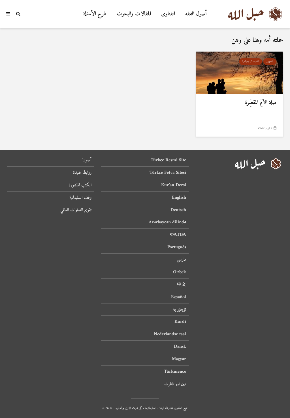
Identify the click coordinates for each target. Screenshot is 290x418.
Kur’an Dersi (173, 185)
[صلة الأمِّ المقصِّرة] (239, 73)
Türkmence (175, 371)
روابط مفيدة (82, 173)
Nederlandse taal (170, 334)
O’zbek (179, 272)
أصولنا (86, 160)
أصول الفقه (196, 14)
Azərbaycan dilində (167, 222)
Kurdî (180, 322)
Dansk (180, 347)
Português (176, 247)
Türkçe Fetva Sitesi (168, 173)
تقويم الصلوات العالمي (75, 210)
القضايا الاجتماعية (250, 61)
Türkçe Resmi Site (168, 160)
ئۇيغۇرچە (179, 309)
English (179, 197)
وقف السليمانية (80, 197)
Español (178, 297)
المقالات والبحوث (134, 14)
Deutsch (178, 210)
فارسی (181, 260)
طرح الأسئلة (94, 14)
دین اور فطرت (175, 384)
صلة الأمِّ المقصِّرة (260, 103)
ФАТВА (178, 235)
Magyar (179, 359)
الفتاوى (168, 14)
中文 (181, 284)
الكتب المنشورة (80, 185)
